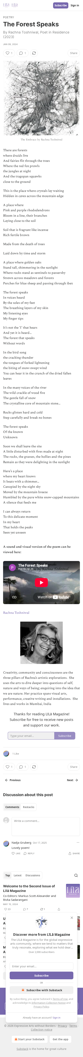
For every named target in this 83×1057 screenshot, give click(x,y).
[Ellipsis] (78, 842)
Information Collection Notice (49, 1002)
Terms (73, 1026)
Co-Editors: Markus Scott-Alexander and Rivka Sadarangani (29, 898)
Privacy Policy (41, 1006)
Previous (15, 780)
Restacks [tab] (28, 807)
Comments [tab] (12, 807)
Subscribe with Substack (44, 990)
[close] (72, 918)
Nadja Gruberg (21, 842)
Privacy (62, 1026)
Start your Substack (31, 1039)
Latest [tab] (18, 875)
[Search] (76, 875)
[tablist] (19, 807)
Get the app (60, 1039)
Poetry (8, 17)
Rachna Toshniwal (16, 612)
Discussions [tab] (32, 875)
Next (70, 780)
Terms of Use (60, 999)
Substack (22, 1049)
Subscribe (61, 5)
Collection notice (41, 1029)
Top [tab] (7, 875)
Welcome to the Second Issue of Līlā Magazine (29, 888)
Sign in (75, 5)
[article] (41, 898)
